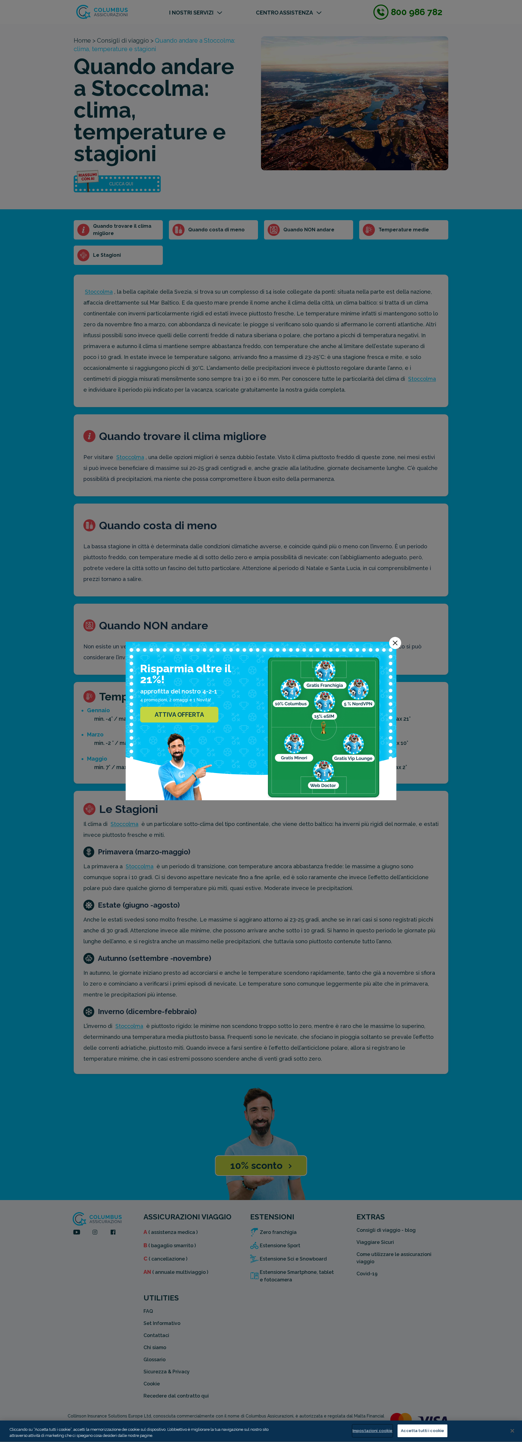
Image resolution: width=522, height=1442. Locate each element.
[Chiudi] (512, 1430)
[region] (261, 1431)
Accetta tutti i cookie (422, 1430)
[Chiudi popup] (395, 643)
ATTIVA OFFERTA (179, 714)
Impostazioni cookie (372, 1430)
